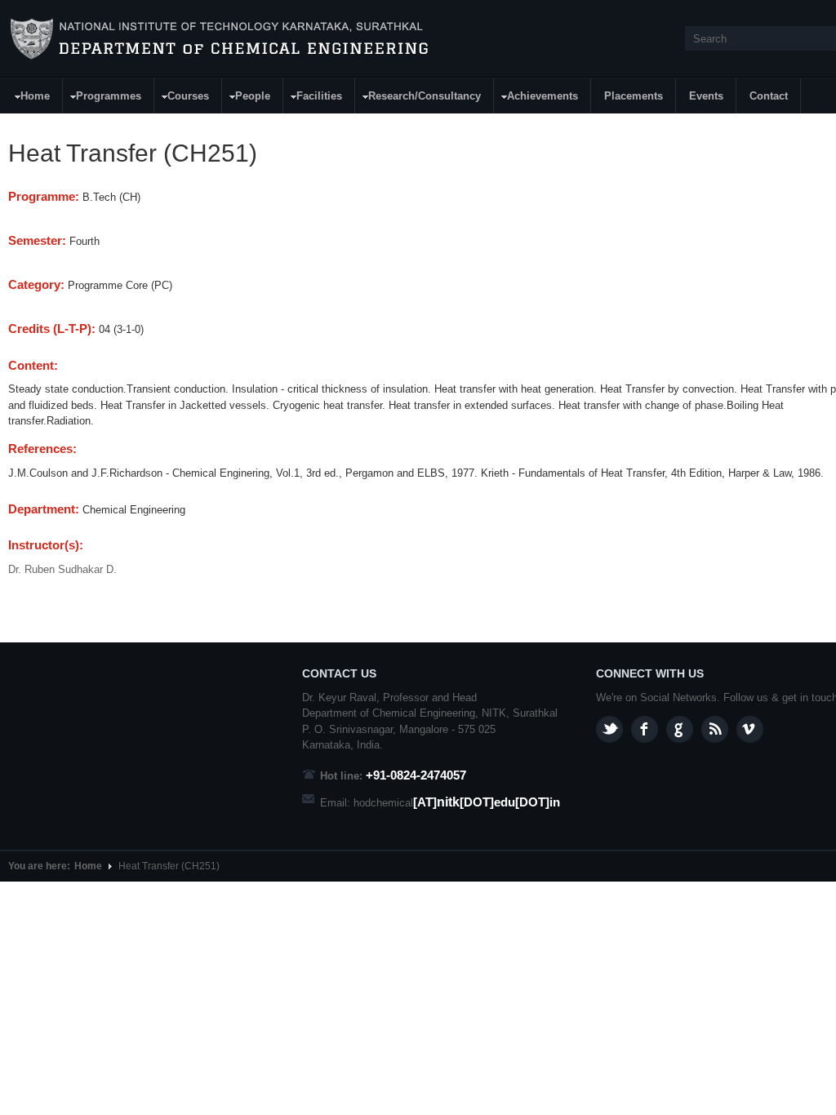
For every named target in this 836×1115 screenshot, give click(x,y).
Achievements (536, 98)
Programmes (102, 98)
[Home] (219, 39)
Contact (768, 96)
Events (706, 96)
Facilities (313, 98)
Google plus (679, 729)
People (246, 98)
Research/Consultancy (418, 98)
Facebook (644, 729)
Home (29, 98)
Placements (633, 96)
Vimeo (749, 729)
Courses (182, 98)
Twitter (609, 729)
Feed (714, 729)
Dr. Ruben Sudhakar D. (62, 569)
